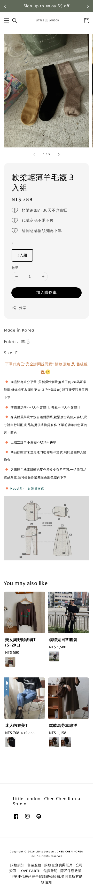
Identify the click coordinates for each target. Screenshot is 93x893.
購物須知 (62, 364)
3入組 (22, 255)
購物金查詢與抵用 (58, 865)
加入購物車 (46, 292)
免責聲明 (50, 871)
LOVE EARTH (30, 871)
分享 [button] (22, 308)
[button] (6, 20)
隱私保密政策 (71, 871)
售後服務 (34, 865)
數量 (15, 268)
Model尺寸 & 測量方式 (27, 488)
